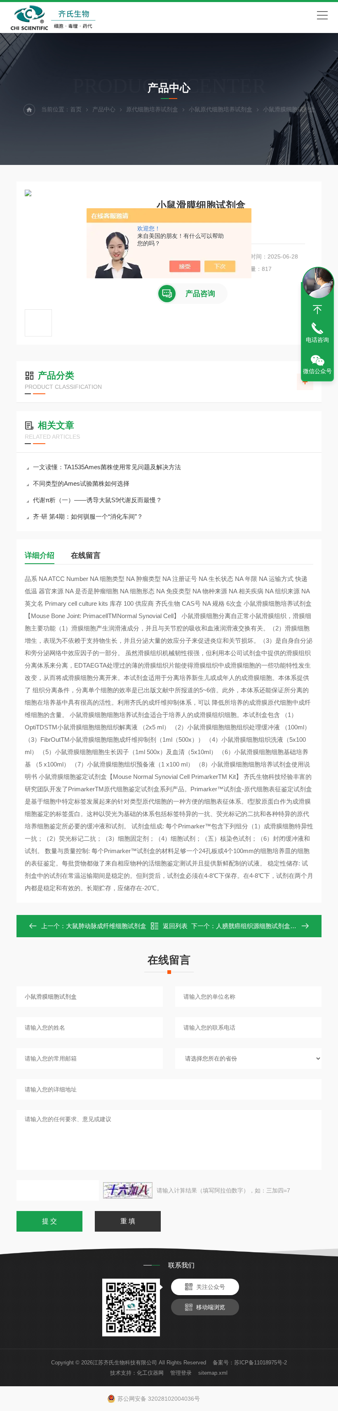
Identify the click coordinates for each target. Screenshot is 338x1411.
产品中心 (103, 109)
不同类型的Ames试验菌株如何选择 (81, 483)
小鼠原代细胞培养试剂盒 (220, 109)
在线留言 (86, 555)
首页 (76, 109)
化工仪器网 (150, 1373)
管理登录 (181, 1373)
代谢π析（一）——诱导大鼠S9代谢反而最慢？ (97, 499)
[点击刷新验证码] (128, 1190)
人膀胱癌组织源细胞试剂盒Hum (259, 925)
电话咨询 (317, 339)
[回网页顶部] (317, 309)
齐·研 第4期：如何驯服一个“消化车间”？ (88, 516)
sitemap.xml (213, 1373)
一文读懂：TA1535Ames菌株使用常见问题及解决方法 (107, 466)
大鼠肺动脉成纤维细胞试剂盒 (106, 925)
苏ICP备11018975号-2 (260, 1362)
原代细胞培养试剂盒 (152, 109)
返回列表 (175, 925)
